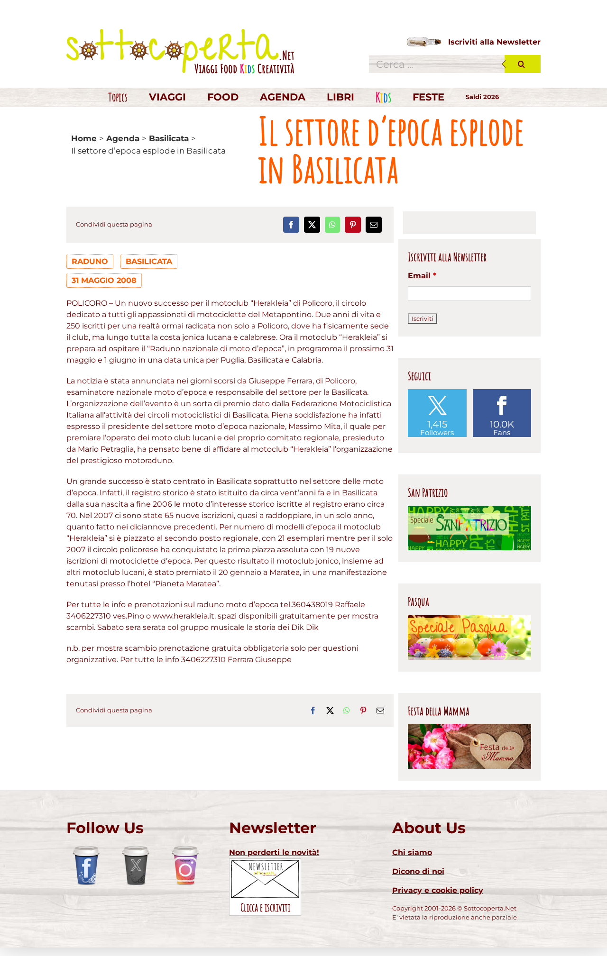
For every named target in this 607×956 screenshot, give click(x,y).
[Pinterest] (352, 224)
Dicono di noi (418, 871)
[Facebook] (291, 224)
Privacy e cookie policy (437, 890)
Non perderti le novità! (274, 852)
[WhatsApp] (332, 224)
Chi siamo (412, 852)
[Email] (373, 224)
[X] (312, 224)
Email (422, 275)
